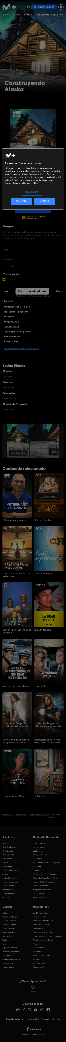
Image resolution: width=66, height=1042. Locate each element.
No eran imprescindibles (15, 686)
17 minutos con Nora (13, 796)
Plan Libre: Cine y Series (43, 940)
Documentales (8, 890)
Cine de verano (8, 866)
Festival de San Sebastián (43, 882)
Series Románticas (10, 882)
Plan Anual (37, 952)
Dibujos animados (40, 886)
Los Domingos (38, 851)
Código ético (38, 928)
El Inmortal (37, 859)
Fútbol (28, 14)
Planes (36, 944)
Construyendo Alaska (32, 291)
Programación (8, 967)
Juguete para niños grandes (17, 331)
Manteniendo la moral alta (17, 307)
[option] (18, 441)
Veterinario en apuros (14, 520)
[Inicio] (9, 7)
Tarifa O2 (37, 959)
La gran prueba (42, 630)
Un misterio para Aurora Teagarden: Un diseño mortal (15, 741)
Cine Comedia (8, 855)
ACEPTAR (44, 201)
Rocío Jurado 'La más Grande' (45, 874)
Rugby (4, 944)
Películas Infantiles (10, 870)
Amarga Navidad (40, 855)
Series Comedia (9, 886)
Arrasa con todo (12, 336)
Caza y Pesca (38, 893)
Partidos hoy (7, 963)
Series (6, 14)
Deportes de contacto (11, 952)
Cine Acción (7, 859)
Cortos (5, 862)
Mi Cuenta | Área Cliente (43, 921)
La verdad (39, 686)
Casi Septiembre (43, 573)
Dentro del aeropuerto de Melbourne (16, 575)
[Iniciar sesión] (61, 6)
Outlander (37, 866)
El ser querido (39, 843)
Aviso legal (32, 1019)
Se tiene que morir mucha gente (46, 862)
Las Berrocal (38, 870)
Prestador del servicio (15, 1019)
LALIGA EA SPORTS (9, 921)
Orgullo (5, 897)
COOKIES (56, 1019)
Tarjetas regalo (39, 963)
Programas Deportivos (42, 890)
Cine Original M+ (9, 847)
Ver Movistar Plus (40, 913)
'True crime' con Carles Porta (45, 878)
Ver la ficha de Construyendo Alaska (33, 296)
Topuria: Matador (9, 948)
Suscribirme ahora (44, 7)
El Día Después (8, 928)
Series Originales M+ (10, 878)
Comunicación (39, 967)
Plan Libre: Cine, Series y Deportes (47, 936)
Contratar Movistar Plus (42, 932)
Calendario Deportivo (11, 959)
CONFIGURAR (32, 192)
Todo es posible (11, 341)
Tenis (4, 940)
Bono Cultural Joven (41, 955)
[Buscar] (28, 7)
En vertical (9, 316)
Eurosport (6, 955)
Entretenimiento (9, 893)
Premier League (9, 925)
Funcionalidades (40, 917)
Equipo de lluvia (11, 321)
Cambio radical (11, 326)
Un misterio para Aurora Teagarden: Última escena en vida (48, 741)
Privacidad (45, 1019)
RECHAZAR (21, 201)
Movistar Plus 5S (39, 897)
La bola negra (39, 847)
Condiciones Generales (42, 925)
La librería (39, 796)
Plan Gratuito (38, 948)
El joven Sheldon (43, 520)
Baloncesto (7, 936)
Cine (17, 14)
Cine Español (7, 851)
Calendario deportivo (49, 14)
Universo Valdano (9, 932)
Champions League (10, 917)
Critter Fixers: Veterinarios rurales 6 (16, 631)
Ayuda (33, 991)
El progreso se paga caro (16, 311)
